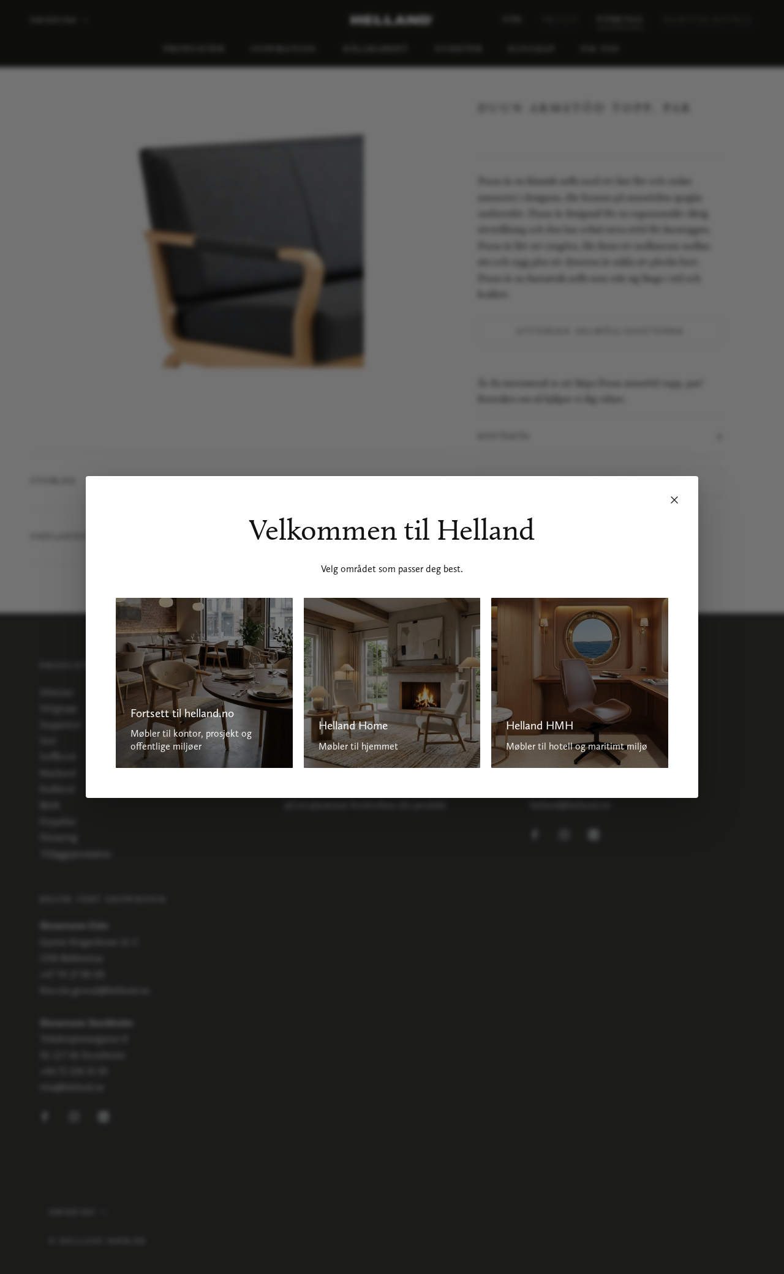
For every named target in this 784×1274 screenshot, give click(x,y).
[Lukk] (674, 500)
